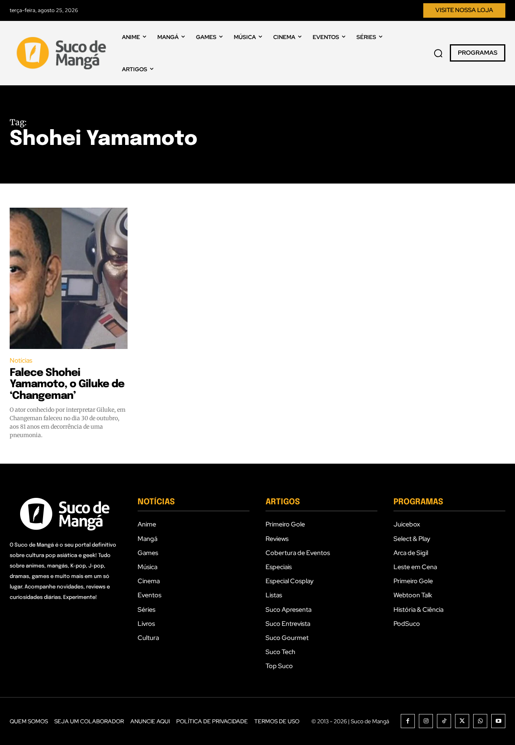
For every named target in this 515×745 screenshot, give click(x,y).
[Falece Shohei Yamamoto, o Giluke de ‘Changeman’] (69, 278)
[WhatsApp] (480, 721)
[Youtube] (498, 721)
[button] (438, 53)
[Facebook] (408, 721)
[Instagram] (426, 721)
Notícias (21, 360)
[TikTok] (444, 721)
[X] (462, 721)
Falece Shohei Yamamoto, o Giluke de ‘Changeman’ (67, 384)
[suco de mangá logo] (63, 53)
